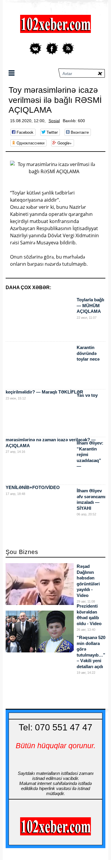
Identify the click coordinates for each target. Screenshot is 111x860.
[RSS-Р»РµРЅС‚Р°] (68, 48)
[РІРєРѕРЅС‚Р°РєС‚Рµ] (36, 48)
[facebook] (52, 48)
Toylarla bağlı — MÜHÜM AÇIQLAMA (90, 305)
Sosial (54, 120)
